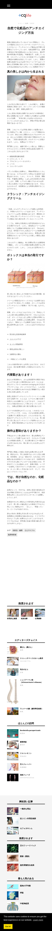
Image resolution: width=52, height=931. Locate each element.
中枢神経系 (24, 903)
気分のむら (24, 669)
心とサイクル (30, 530)
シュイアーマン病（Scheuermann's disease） (31, 681)
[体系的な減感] (13, 613)
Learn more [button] (38, 920)
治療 (26, 23)
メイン (20, 23)
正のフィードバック (28, 845)
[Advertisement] (26, 568)
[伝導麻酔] (41, 613)
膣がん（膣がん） (26, 647)
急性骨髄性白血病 (27, 865)
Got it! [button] (8, 926)
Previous (3, 613)
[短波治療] (27, 613)
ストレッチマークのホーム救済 (31, 658)
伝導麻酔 (38, 618)
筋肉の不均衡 (25, 885)
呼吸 (22, 892)
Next (48, 613)
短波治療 (24, 618)
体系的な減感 (12, 618)
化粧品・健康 (17, 530)
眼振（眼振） (25, 856)
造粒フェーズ (25, 775)
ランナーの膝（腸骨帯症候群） (31, 708)
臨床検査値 (12, 534)
